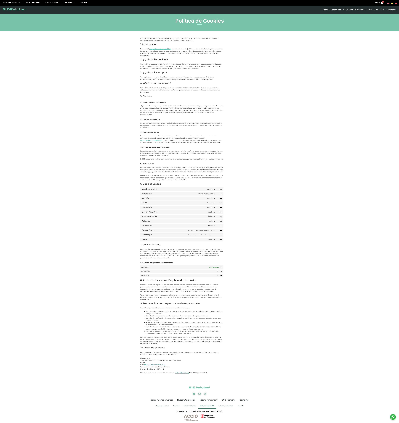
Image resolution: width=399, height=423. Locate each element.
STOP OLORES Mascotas (354, 10)
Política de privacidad (190, 406)
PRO (376, 10)
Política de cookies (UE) (207, 406)
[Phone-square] (194, 394)
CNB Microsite (69, 2)
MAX (382, 10)
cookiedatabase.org (182, 373)
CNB (370, 10)
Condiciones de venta (162, 406)
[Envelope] (199, 394)
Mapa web (240, 406)
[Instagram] (205, 394)
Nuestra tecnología (32, 2)
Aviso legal (176, 406)
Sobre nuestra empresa (11, 2)
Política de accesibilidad (226, 406)
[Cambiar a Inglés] (388, 3)
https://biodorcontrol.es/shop (160, 49)
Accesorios (391, 10)
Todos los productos (332, 10)
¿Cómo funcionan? (51, 2)
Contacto (83, 2)
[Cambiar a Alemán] (396, 3)
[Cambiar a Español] (392, 3)
